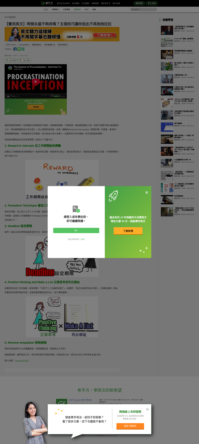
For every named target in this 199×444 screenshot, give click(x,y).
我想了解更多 (130, 426)
